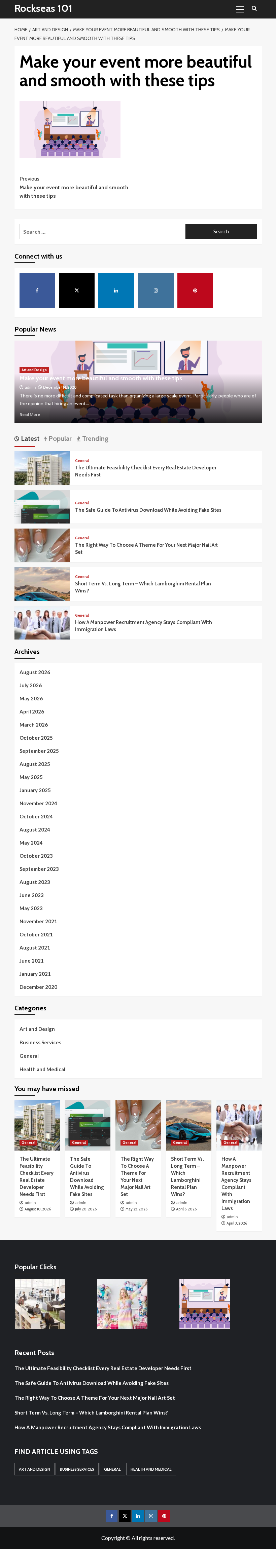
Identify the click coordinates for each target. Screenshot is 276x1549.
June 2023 (32, 895)
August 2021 (35, 947)
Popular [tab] (59, 438)
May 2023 (31, 908)
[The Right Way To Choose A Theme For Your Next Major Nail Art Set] (42, 555)
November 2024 (38, 803)
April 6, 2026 (186, 1209)
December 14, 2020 (60, 387)
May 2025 (31, 777)
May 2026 (31, 698)
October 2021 (36, 934)
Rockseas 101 (43, 8)
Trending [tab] (94, 438)
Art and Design (34, 369)
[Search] (254, 8)
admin (30, 387)
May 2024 (31, 843)
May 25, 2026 (136, 1209)
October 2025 (36, 738)
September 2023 (39, 869)
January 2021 (35, 974)
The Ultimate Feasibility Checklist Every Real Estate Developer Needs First (103, 1368)
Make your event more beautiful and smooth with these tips (74, 187)
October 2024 (36, 816)
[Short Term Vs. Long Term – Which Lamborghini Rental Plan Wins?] (42, 594)
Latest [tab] (29, 438)
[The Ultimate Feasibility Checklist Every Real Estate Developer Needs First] (42, 478)
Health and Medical (42, 1069)
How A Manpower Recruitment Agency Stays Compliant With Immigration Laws (107, 1427)
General (82, 461)
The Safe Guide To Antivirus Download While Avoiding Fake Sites (148, 510)
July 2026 (31, 685)
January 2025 (35, 790)
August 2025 (35, 764)
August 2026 (35, 672)
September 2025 (39, 751)
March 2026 (34, 725)
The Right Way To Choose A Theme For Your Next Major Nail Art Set (94, 1398)
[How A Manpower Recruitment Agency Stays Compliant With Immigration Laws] (42, 632)
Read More (30, 414)
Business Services (40, 1042)
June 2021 (32, 961)
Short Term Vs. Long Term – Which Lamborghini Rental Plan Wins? (91, 1412)
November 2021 (38, 921)
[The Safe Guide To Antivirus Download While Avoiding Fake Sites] (42, 516)
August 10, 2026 (38, 1209)
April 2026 (32, 711)
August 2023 (35, 882)
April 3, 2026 (237, 1223)
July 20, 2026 (86, 1209)
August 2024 (35, 829)
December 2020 (38, 987)
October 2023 (36, 856)
